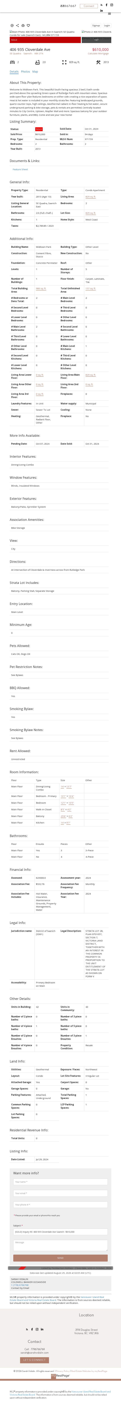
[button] (101, 5)
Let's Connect (34, 1360)
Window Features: (23, 477)
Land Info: (17, 1061)
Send (60, 1257)
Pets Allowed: (20, 646)
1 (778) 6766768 (19, 1284)
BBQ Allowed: (20, 688)
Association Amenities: (27, 519)
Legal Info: (18, 922)
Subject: (17, 1225)
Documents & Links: (25, 161)
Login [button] (107, 25)
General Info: (20, 182)
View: (14, 540)
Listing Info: (19, 1151)
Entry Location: (21, 604)
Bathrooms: (18, 836)
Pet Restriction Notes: (26, 667)
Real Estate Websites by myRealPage (89, 1371)
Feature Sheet (20, 169)
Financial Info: (20, 869)
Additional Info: (21, 238)
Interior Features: (23, 456)
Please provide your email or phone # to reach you (37, 1215)
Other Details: (20, 998)
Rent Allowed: (20, 751)
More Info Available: (25, 435)
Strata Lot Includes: (24, 582)
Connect (89, 6)
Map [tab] (35, 71)
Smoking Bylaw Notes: (26, 730)
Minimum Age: (21, 624)
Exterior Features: (23, 498)
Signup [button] (96, 25)
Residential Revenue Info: (29, 1130)
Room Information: (24, 772)
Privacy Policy (63, 1371)
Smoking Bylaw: (22, 709)
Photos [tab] (25, 71)
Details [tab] (14, 71)
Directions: (18, 561)
